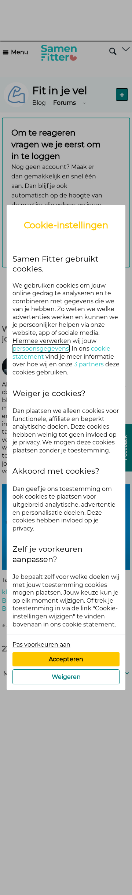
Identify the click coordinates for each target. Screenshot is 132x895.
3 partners (89, 364)
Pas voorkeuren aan (41, 644)
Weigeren (66, 676)
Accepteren (66, 659)
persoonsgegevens (40, 348)
